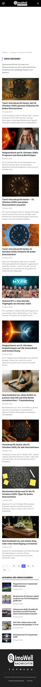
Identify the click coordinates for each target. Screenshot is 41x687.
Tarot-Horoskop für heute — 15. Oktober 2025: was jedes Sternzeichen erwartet (18, 202)
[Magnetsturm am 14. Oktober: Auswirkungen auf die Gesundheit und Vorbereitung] (20, 332)
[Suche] (38, 3)
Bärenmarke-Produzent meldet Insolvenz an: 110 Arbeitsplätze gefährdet (26, 598)
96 (28, 566)
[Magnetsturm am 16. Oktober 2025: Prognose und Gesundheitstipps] (20, 139)
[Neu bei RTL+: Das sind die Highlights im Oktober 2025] (20, 287)
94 (19, 566)
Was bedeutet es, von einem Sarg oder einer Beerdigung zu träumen (19, 542)
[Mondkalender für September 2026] (6, 637)
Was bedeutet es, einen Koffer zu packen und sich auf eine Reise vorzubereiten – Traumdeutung (19, 398)
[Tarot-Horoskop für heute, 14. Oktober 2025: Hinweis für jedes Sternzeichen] (20, 235)
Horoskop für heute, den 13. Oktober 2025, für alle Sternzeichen (20, 446)
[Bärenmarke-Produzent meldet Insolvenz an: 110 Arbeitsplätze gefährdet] (6, 599)
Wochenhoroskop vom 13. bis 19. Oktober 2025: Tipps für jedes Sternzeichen (18, 494)
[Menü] (3, 3)
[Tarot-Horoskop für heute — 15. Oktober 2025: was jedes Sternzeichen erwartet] (20, 185)
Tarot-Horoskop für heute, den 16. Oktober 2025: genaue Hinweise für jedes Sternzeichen (20, 106)
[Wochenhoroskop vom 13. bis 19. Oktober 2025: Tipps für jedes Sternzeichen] (20, 477)
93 (14, 566)
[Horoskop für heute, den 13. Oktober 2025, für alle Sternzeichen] (20, 431)
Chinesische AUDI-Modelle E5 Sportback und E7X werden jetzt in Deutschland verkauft (25, 611)
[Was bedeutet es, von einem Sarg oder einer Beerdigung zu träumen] (20, 527)
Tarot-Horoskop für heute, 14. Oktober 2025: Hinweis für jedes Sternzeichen (19, 252)
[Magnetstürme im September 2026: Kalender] (6, 587)
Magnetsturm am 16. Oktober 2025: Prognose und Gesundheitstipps (20, 154)
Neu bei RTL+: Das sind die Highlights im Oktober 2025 (16, 302)
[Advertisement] (20, 29)
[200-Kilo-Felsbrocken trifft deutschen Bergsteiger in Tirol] (6, 625)
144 (4, 570)
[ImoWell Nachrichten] (20, 3)
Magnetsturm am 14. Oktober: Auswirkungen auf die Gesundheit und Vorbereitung (19, 348)
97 (33, 566)
